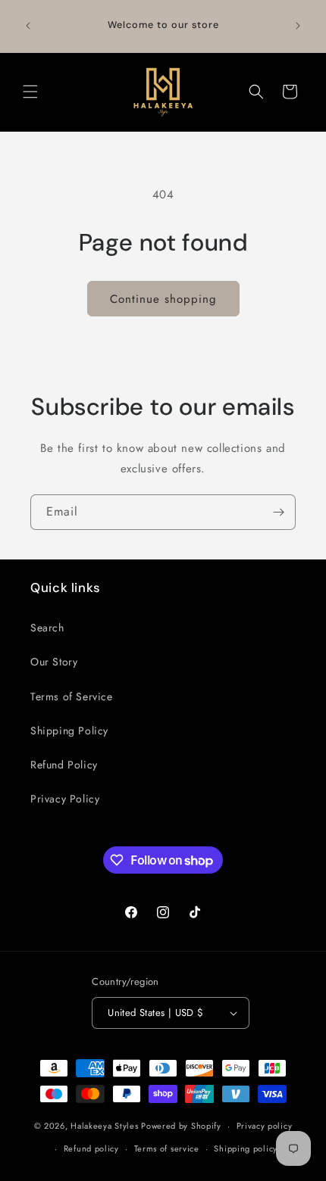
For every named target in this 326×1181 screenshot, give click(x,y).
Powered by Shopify (181, 1126)
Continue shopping (163, 299)
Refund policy (91, 1148)
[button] (30, 91)
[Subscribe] (278, 512)
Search (47, 627)
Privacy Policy (64, 798)
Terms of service (166, 1148)
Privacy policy (265, 1126)
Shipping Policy (69, 730)
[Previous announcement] (28, 25)
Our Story (53, 661)
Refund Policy (64, 764)
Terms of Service (71, 696)
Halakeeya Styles (104, 1126)
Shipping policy (245, 1148)
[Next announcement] (298, 25)
